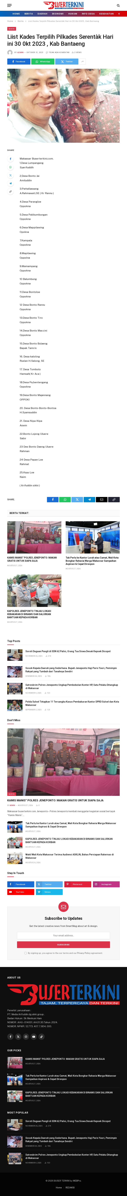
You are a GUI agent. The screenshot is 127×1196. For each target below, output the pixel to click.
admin (20, 52)
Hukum (72, 13)
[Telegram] (10, 183)
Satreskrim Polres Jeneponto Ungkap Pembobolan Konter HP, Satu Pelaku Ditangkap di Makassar (71, 687)
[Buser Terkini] (63, 5)
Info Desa (88, 13)
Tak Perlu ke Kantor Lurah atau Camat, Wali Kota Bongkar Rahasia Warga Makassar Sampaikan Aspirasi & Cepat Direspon (92, 560)
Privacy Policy (84, 953)
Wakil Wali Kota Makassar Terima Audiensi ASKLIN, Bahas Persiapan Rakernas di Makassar (69, 856)
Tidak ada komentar (59, 52)
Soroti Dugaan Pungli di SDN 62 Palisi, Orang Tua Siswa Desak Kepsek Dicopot (68, 651)
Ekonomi (58, 13)
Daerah (42, 13)
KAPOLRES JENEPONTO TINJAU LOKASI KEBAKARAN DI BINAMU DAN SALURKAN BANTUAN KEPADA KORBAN (29, 614)
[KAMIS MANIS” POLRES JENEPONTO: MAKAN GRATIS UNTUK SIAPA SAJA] (34, 537)
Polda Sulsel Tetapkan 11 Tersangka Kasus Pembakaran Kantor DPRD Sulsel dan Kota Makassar (72, 703)
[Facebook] (10, 159)
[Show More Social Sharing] (82, 62)
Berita (28, 13)
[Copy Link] (10, 191)
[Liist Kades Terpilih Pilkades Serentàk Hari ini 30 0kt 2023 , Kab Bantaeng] (63, 106)
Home (16, 13)
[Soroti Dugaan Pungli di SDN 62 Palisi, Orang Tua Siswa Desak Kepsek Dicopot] (14, 655)
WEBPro (77, 1181)
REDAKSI (70, 1187)
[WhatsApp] (10, 167)
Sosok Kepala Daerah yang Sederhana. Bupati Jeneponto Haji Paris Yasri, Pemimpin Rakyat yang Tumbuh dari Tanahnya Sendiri (71, 670)
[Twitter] (10, 175)
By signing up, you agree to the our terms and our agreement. (65, 953)
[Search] (118, 5)
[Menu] (9, 5)
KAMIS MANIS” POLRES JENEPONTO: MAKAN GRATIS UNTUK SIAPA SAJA (32, 559)
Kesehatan (106, 13)
